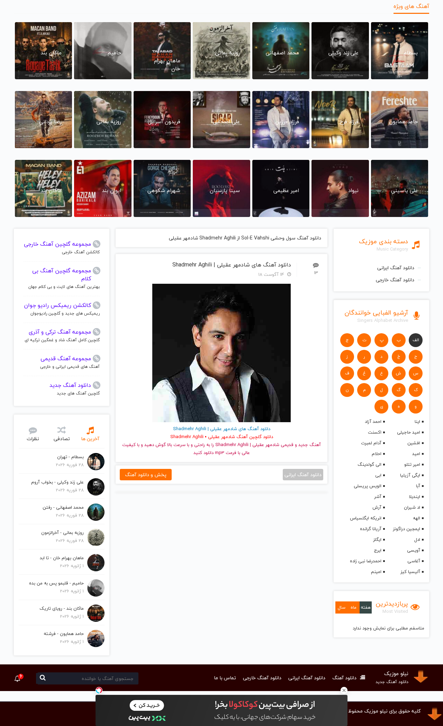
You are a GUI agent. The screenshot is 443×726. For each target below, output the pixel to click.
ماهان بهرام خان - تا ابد (62, 558)
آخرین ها (90, 438)
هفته (366, 607)
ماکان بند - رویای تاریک (61, 608)
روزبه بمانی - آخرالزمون (62, 532)
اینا (417, 421)
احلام (376, 453)
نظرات (33, 438)
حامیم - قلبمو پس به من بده (56, 583)
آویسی (413, 550)
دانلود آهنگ (344, 677)
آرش (376, 507)
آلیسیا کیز (410, 571)
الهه (416, 518)
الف (416, 340)
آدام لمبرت (371, 443)
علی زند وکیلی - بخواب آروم (57, 482)
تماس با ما (225, 677)
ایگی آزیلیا (410, 475)
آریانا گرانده (370, 529)
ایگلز (377, 539)
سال (341, 607)
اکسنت (374, 432)
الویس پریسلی (367, 486)
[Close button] (344, 690)
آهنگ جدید (309, 444)
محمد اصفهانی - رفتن (63, 507)
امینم (376, 571)
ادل (417, 539)
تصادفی (62, 438)
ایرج (377, 550)
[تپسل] (99, 690)
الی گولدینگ (369, 464)
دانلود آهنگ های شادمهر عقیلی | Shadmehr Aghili (231, 265)
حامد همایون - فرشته (64, 633)
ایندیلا (414, 496)
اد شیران (412, 507)
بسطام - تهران (70, 457)
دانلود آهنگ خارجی (395, 279)
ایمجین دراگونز (406, 529)
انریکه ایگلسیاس (365, 518)
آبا (418, 486)
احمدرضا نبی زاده (365, 561)
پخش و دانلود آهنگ (145, 474)
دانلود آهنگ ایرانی (395, 267)
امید (416, 453)
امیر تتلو (412, 464)
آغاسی (413, 561)
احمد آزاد (373, 421)
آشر (377, 496)
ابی (378, 475)
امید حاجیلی (408, 432)
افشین (413, 443)
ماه (353, 607)
